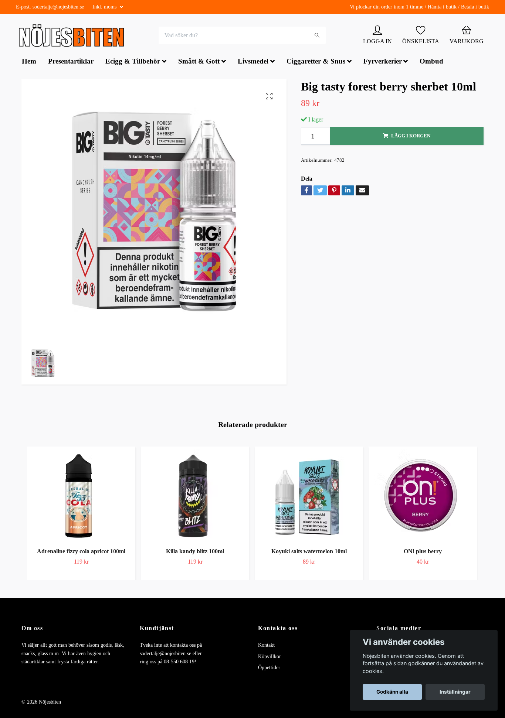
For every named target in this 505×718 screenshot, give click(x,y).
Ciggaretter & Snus (316, 62)
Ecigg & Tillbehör (132, 62)
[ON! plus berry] (422, 496)
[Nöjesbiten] (73, 36)
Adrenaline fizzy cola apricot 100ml (81, 552)
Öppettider (269, 668)
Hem (29, 62)
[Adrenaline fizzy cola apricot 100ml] (81, 496)
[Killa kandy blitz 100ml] (195, 496)
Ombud (431, 62)
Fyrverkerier (382, 62)
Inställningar (455, 692)
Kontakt (266, 646)
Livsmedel (253, 62)
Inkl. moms (105, 7)
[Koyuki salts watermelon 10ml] (309, 496)
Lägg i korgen (410, 136)
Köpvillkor (269, 657)
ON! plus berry (423, 552)
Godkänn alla (392, 692)
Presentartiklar (71, 62)
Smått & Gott (199, 62)
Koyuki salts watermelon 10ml (309, 552)
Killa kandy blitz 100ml (195, 552)
